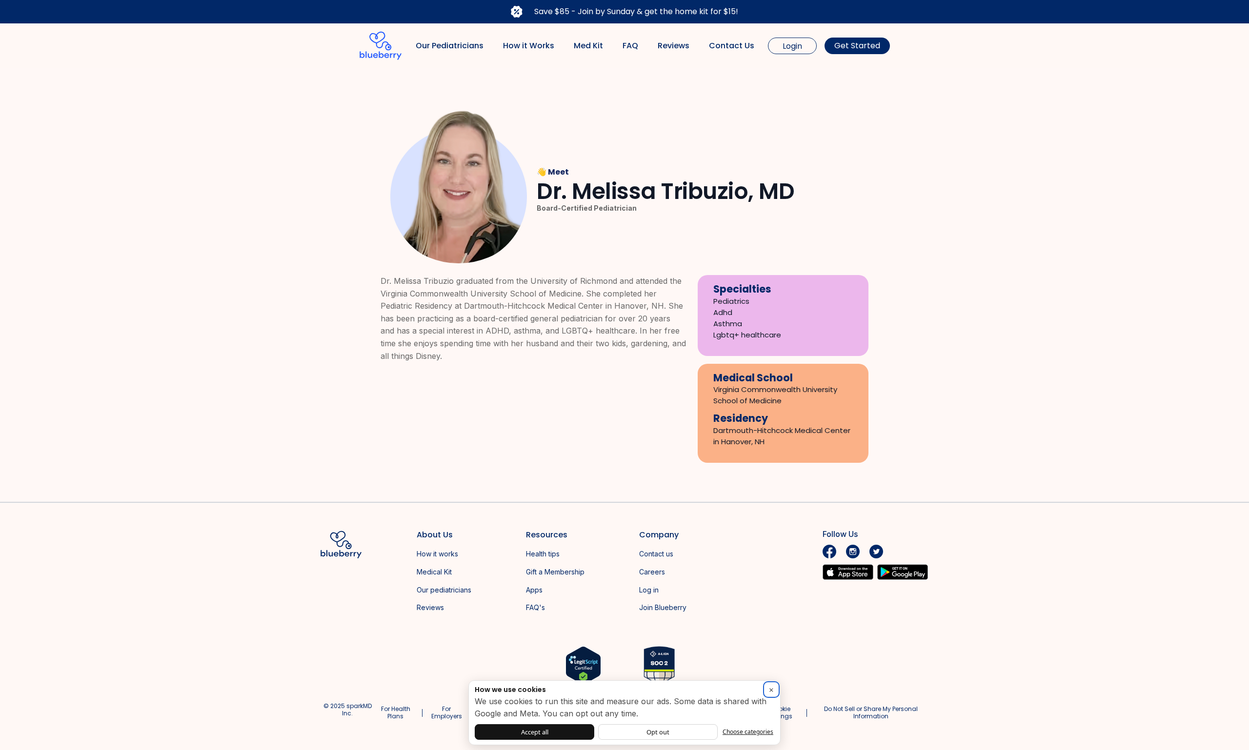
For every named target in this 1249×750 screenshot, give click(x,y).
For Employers (446, 712)
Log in (649, 590)
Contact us (656, 554)
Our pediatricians (444, 590)
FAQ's (535, 607)
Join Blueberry (662, 607)
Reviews (673, 45)
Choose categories (748, 731)
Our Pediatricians (449, 45)
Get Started (857, 45)
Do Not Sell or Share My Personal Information (871, 712)
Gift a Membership (555, 572)
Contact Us (731, 45)
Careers (652, 572)
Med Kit (588, 45)
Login (792, 46)
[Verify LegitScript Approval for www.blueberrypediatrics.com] (583, 665)
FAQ (630, 45)
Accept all (534, 732)
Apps (534, 590)
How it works (437, 554)
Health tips (543, 554)
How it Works (528, 45)
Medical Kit (434, 572)
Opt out (657, 732)
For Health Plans (395, 712)
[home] (381, 45)
